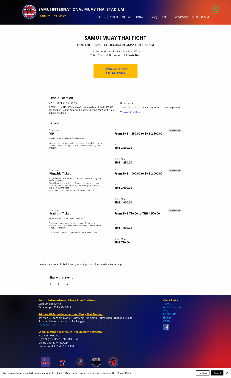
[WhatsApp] (215, 9)
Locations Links (47, 325)
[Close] (227, 372)
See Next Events (115, 72)
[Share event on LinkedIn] (66, 284)
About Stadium (172, 307)
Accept (217, 373)
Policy (166, 321)
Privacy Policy (124, 373)
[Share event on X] (58, 284)
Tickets (167, 303)
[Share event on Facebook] (50, 284)
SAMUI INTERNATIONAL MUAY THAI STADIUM (81, 9)
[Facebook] (166, 327)
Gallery (167, 317)
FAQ (165, 310)
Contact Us (169, 314)
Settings (203, 373)
